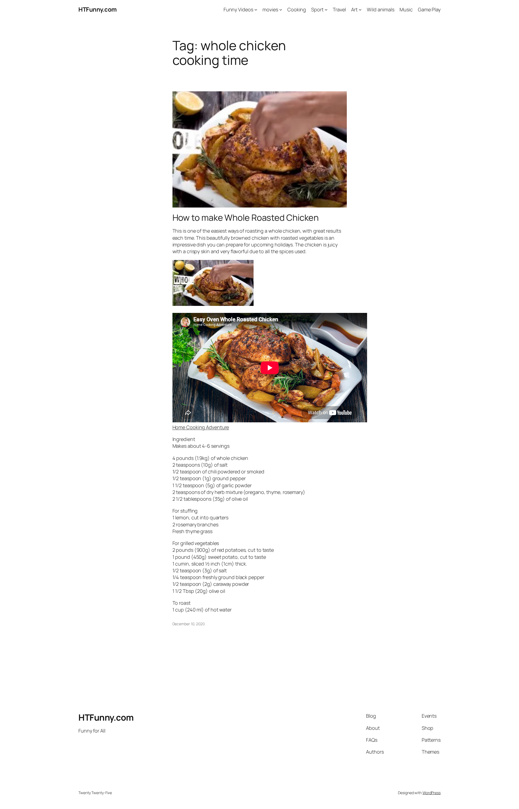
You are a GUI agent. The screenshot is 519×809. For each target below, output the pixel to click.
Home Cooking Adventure (200, 427)
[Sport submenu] (326, 9)
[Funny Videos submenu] (255, 9)
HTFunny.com (97, 9)
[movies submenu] (280, 9)
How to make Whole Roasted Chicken (245, 217)
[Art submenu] (360, 9)
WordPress (431, 792)
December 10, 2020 (188, 623)
